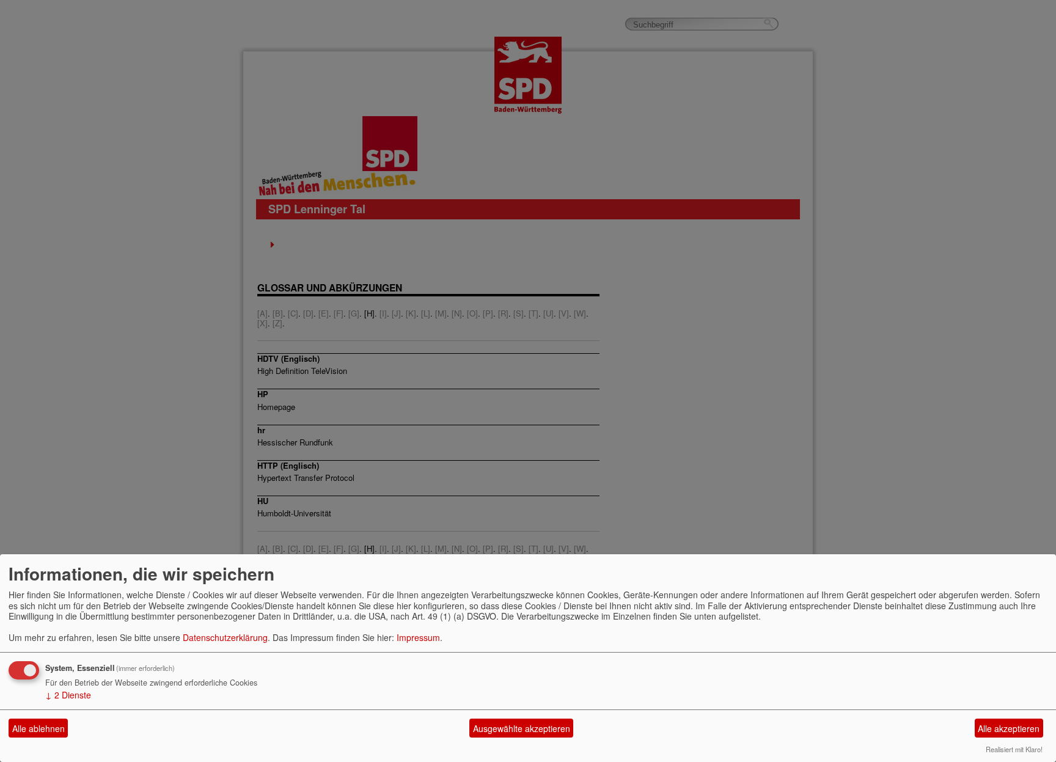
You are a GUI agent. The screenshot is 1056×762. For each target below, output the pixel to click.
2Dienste (68, 695)
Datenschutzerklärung (225, 637)
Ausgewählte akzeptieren (521, 728)
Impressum (418, 637)
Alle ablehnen (38, 728)
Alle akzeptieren (1009, 728)
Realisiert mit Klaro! (1014, 749)
